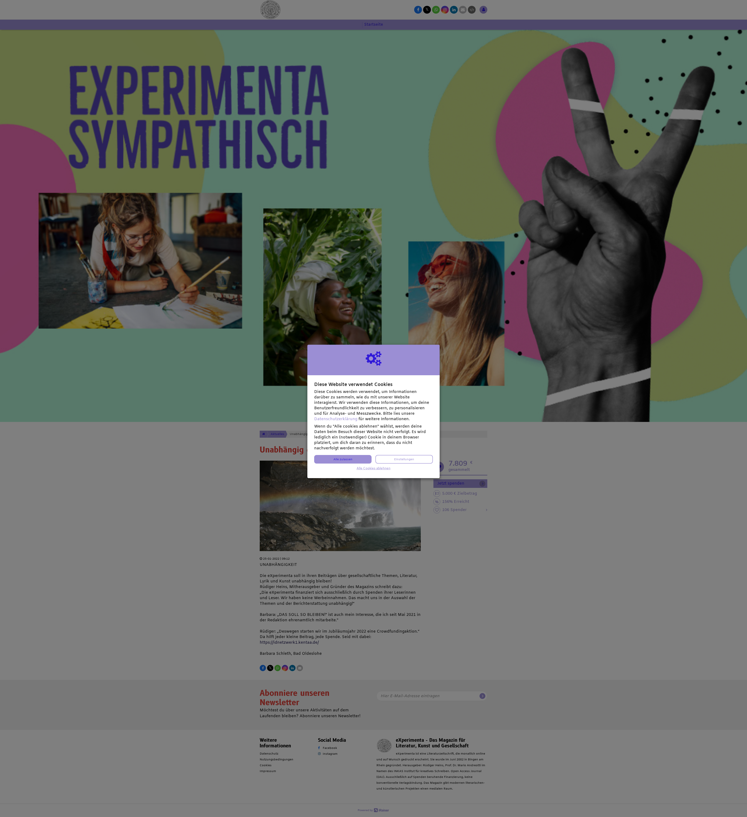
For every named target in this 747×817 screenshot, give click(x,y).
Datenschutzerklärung (335, 419)
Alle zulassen (342, 459)
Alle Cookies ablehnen (373, 468)
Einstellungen (404, 459)
